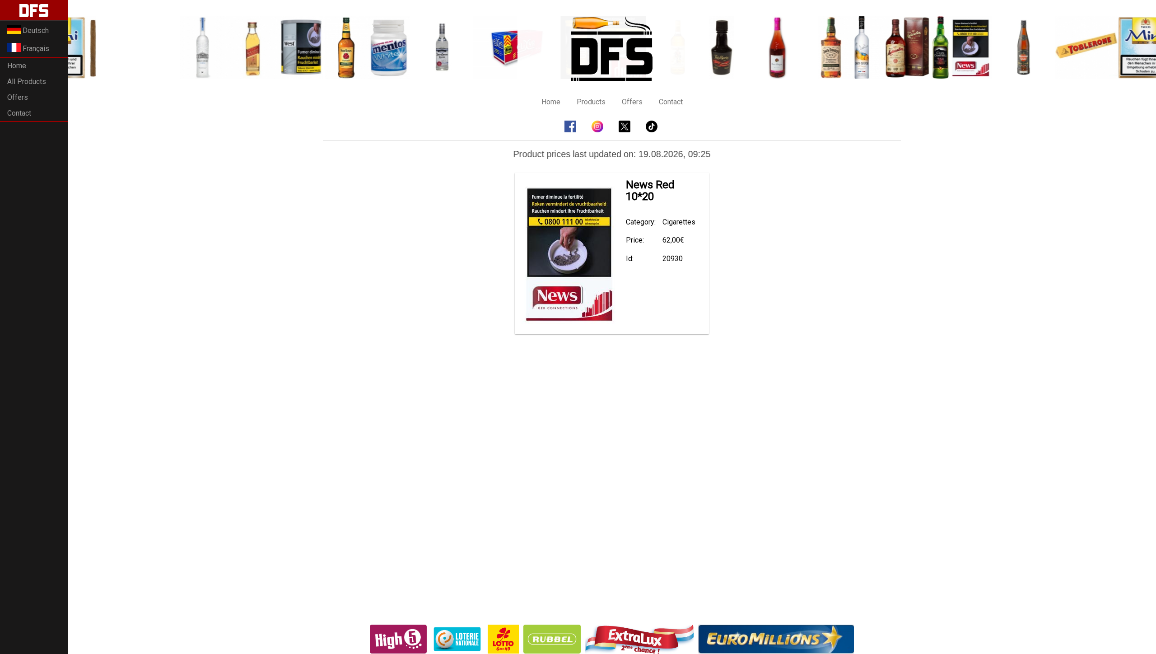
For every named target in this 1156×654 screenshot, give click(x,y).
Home (16, 65)
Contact (19, 113)
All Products (26, 81)
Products (591, 102)
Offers (17, 97)
